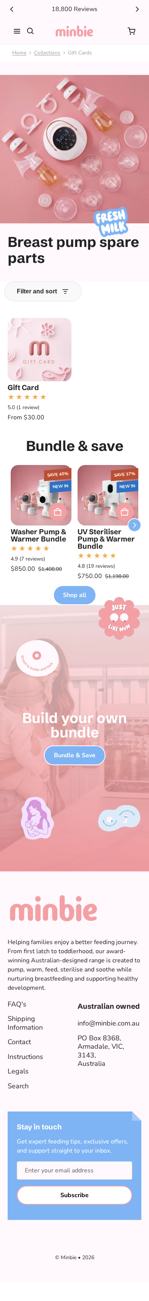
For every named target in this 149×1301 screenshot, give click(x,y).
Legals (18, 1071)
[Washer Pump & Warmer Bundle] (41, 495)
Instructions (25, 1056)
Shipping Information (25, 1023)
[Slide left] (12, 9)
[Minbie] (74, 31)
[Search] (30, 31)
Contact (19, 1041)
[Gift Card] (39, 349)
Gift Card (23, 387)
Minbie (68, 1257)
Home (19, 52)
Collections (47, 52)
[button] (131, 31)
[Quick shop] (58, 512)
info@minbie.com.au (108, 1023)
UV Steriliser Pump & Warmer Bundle (106, 539)
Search (18, 1086)
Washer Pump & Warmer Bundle (38, 535)
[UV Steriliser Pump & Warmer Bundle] (108, 495)
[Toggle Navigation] (17, 31)
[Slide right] (137, 9)
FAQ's (17, 1004)
